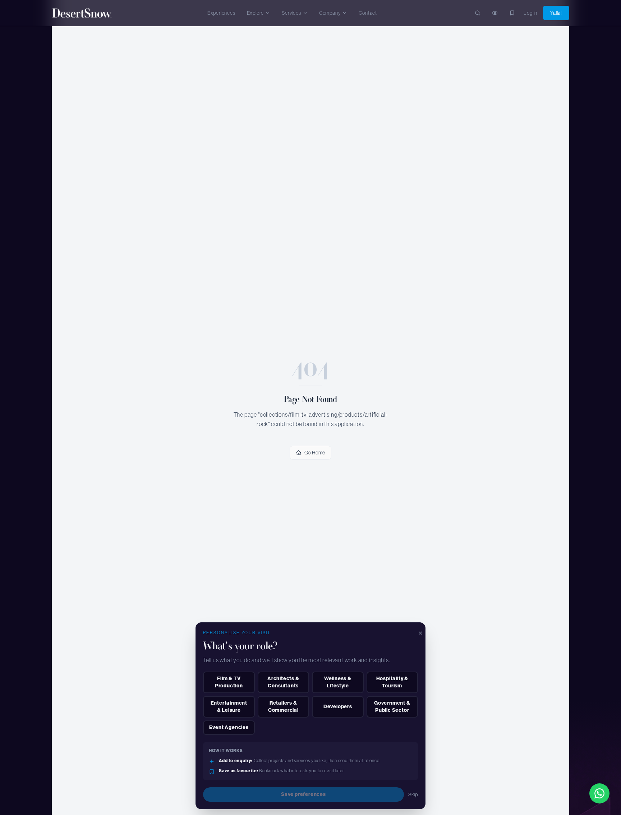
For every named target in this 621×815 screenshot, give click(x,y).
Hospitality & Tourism (392, 682)
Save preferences (303, 794)
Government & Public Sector (392, 706)
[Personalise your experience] (512, 13)
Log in (530, 13)
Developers (337, 707)
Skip (413, 794)
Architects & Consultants (283, 682)
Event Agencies (229, 727)
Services (291, 13)
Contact (368, 13)
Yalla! (556, 13)
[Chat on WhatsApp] (599, 793)
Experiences (221, 13)
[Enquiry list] (495, 13)
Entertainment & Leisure (229, 706)
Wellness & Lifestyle (337, 682)
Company (330, 13)
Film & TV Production (229, 682)
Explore (255, 13)
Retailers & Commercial (283, 706)
